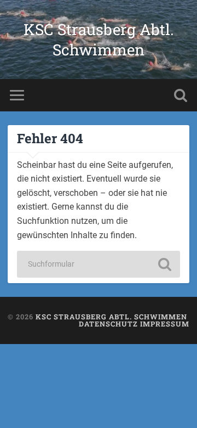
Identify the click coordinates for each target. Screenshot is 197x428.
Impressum (164, 323)
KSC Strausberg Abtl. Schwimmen (99, 39)
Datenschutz (108, 323)
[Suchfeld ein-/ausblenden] (180, 95)
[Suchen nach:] (98, 264)
